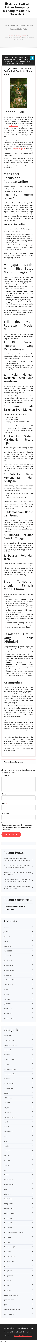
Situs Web (5, 813)
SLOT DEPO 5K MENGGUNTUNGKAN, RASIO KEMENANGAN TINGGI (17, 866)
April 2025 (7, 1004)
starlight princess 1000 (12, 1309)
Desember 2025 (9, 965)
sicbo (5, 1189)
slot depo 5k (8, 1242)
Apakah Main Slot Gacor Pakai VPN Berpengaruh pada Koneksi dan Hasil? (17, 859)
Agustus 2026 (8, 927)
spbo (5, 1304)
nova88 (6, 1146)
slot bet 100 (8, 1218)
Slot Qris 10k (8, 1271)
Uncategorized (20, 36)
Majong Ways (21, 61)
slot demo (7, 1237)
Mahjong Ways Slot (11, 61)
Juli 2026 (6, 932)
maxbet (6, 1127)
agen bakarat (8, 1035)
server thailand (9, 1184)
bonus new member (10, 1045)
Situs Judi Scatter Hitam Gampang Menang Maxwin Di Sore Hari (17, 9)
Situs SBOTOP (9, 1208)
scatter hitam (8, 1180)
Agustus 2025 (8, 985)
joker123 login (9, 1083)
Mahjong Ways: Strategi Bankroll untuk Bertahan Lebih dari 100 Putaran (17, 880)
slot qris (6, 1266)
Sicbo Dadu (7, 1194)
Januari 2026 (8, 960)
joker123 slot (8, 1088)
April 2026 (7, 946)
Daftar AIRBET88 (10, 1069)
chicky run (7, 1055)
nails (5, 1136)
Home (10, 36)
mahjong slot (8, 1112)
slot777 (6, 1285)
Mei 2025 (7, 999)
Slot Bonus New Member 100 (14, 1232)
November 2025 (9, 970)
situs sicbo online (9, 1213)
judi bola (6, 1093)
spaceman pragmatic (11, 1295)
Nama (4, 794)
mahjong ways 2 (19, 149)
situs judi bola (8, 1204)
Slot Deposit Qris (9, 1247)
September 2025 (9, 980)
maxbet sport (8, 1131)
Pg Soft (28, 61)
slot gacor (7, 1252)
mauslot (6, 1122)
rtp (5, 1170)
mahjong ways (8, 59)
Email (4, 803)
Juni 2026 (7, 936)
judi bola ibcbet (9, 1098)
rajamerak (7, 1160)
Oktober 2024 (8, 1018)
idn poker (7, 1079)
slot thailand (8, 1280)
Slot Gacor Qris (9, 1261)
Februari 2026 (8, 956)
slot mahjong (7, 63)
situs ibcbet (8, 1199)
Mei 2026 (7, 941)
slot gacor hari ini (9, 1256)
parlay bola (7, 1151)
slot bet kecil (8, 1228)
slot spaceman (9, 1276)
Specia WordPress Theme (23, 1336)
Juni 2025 (7, 994)
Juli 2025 (6, 989)
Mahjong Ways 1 (18, 59)
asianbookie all (9, 1040)
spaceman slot (9, 1300)
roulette (6, 1165)
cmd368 (6, 1064)
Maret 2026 (8, 951)
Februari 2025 (8, 1013)
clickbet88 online (9, 1059)
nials (5, 1141)
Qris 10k (6, 1156)
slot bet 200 (8, 1223)
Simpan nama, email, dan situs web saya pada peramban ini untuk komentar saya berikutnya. (16, 827)
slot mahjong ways (18, 63)
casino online (8, 1050)
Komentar (5, 775)
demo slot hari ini (9, 1074)
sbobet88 (7, 1175)
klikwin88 (7, 1103)
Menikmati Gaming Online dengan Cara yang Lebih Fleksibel (17, 887)
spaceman (7, 1290)
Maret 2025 (8, 1009)
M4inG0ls (7, 57)
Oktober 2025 (8, 975)
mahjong (6, 1107)
